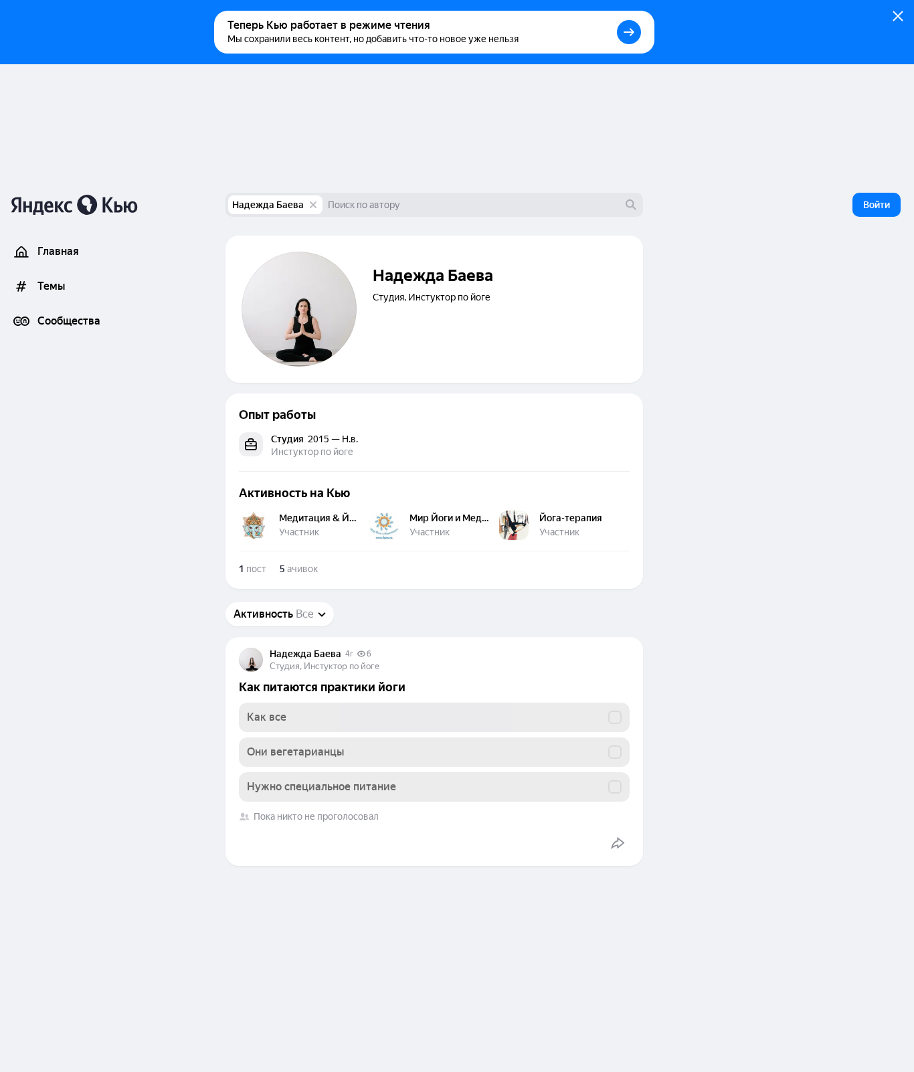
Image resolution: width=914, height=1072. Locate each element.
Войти (876, 204)
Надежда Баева (268, 204)
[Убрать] (313, 205)
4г (349, 653)
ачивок (299, 568)
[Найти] (631, 204)
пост (252, 568)
